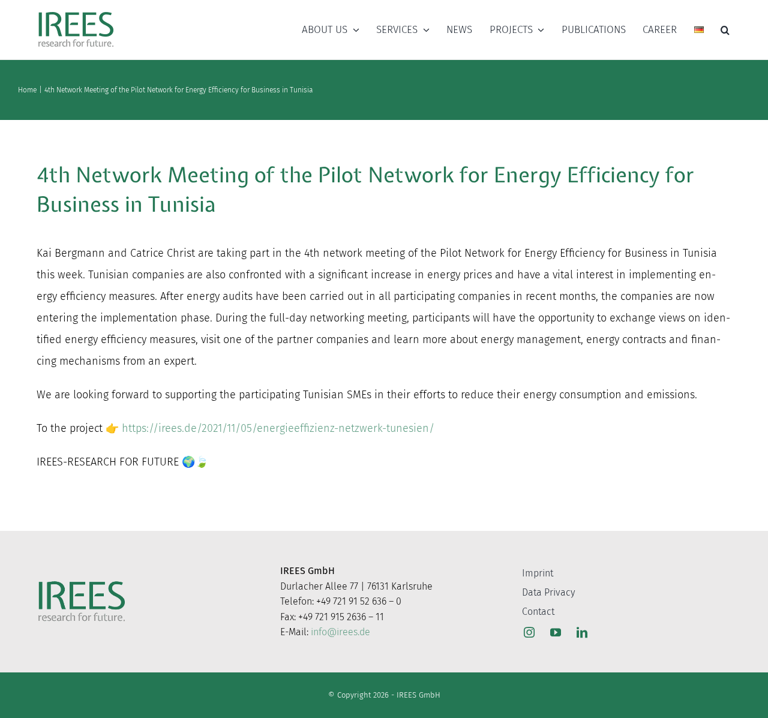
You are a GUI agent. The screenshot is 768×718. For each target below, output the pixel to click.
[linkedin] (582, 632)
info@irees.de (340, 632)
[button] (725, 30)
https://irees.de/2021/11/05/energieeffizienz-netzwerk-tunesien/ (278, 428)
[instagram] (529, 632)
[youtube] (555, 632)
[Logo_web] (75, 12)
